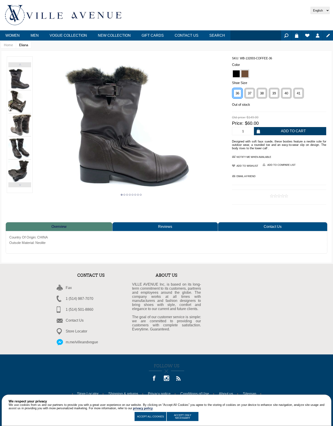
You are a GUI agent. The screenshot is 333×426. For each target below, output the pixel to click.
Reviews (165, 227)
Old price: (239, 117)
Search (286, 35)
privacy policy (143, 408)
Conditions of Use (194, 394)
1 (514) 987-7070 (79, 299)
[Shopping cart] (297, 35)
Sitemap (249, 394)
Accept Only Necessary (182, 416)
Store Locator (76, 331)
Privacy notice (159, 394)
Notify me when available (253, 157)
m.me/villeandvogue (82, 342)
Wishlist (307, 35)
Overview (59, 227)
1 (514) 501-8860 (79, 309)
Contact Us (273, 227)
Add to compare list (281, 165)
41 (298, 93)
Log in (317, 35)
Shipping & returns (123, 394)
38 (262, 93)
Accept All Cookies (150, 416)
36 (237, 93)
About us (226, 394)
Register (328, 35)
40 (286, 93)
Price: (238, 123)
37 (249, 93)
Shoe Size (239, 83)
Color (236, 65)
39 (274, 93)
